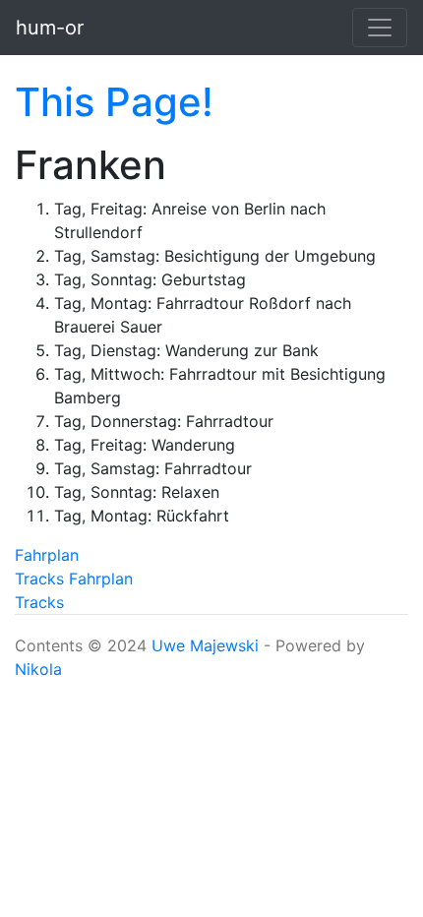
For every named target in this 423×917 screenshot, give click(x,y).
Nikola (38, 669)
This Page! (114, 102)
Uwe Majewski (205, 645)
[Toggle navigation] (379, 27)
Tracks (39, 578)
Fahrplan (47, 555)
